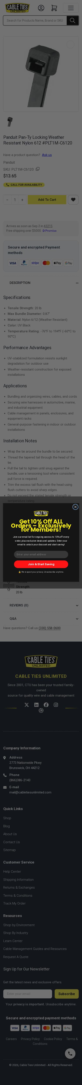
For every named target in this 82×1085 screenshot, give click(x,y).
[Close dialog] (75, 506)
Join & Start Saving (41, 564)
